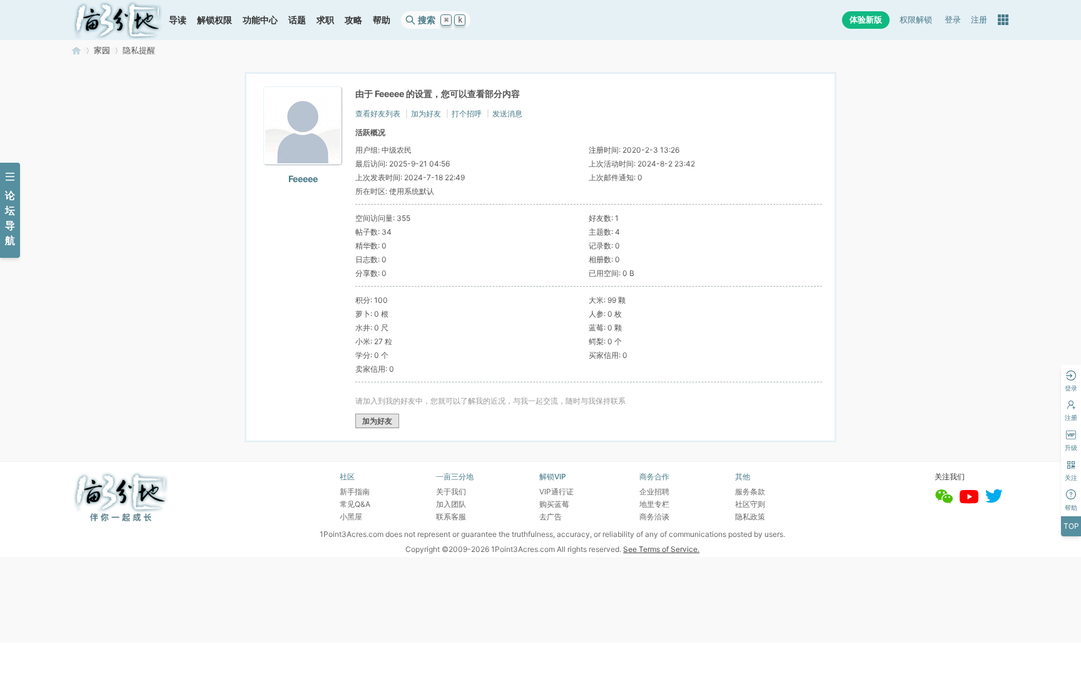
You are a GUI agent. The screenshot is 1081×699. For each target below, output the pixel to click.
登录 (953, 19)
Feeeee (303, 178)
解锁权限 (214, 19)
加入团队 (451, 504)
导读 (177, 19)
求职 (325, 19)
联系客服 (451, 516)
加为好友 (426, 113)
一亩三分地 (76, 50)
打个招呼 (467, 113)
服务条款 (750, 491)
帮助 (381, 19)
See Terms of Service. (661, 549)
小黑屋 (351, 516)
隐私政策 (750, 516)
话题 (297, 19)
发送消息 (507, 113)
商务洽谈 (654, 516)
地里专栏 (654, 504)
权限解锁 (916, 19)
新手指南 (355, 491)
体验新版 (866, 19)
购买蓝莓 (554, 504)
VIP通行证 (556, 491)
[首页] (117, 20)
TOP (1071, 526)
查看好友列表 (377, 113)
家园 (102, 50)
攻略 (353, 19)
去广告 (550, 516)
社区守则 (750, 504)
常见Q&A (355, 504)
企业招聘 (654, 491)
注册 (979, 19)
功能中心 (260, 19)
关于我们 (451, 491)
